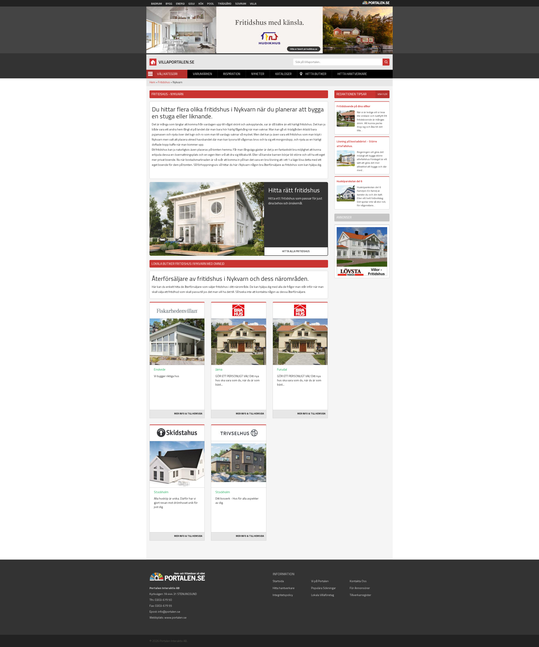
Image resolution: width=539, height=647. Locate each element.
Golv (191, 3)
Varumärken (202, 73)
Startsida (278, 581)
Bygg (169, 3)
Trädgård (224, 3)
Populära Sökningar (323, 588)
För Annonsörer (360, 588)
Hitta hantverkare (352, 73)
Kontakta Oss (358, 581)
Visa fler (382, 94)
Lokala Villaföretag (322, 595)
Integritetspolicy (283, 595)
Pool (210, 3)
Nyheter (257, 73)
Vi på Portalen (320, 581)
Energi (180, 3)
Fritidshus (164, 82)
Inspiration (231, 73)
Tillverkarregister (360, 595)
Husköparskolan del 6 (349, 181)
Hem (152, 82)
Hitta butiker (316, 73)
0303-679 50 (163, 599)
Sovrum (240, 3)
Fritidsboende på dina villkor (353, 106)
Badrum (156, 3)
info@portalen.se (169, 611)
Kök (201, 3)
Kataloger (283, 73)
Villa (253, 3)
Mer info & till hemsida (188, 413)
